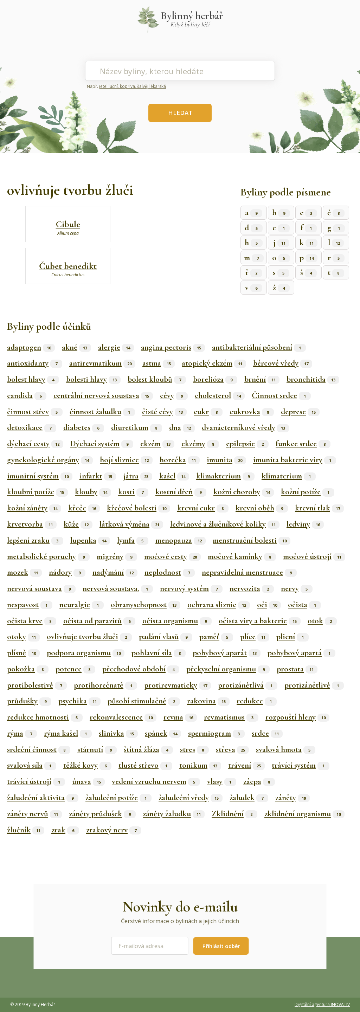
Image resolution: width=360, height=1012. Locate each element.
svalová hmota (283, 749)
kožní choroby (241, 492)
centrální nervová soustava (101, 395)
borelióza (212, 379)
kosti (130, 492)
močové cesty (170, 556)
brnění (260, 379)
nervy (294, 588)
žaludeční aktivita (40, 797)
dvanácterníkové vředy (243, 427)
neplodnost (167, 572)
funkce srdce (301, 444)
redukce (254, 701)
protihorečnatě (103, 685)
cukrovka (249, 412)
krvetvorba (30, 524)
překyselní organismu (225, 669)
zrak (62, 830)
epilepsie (245, 444)
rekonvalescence (121, 717)
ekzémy (197, 444)
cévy (171, 395)
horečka (178, 460)
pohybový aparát (225, 653)
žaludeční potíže (116, 797)
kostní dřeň (178, 492)
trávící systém (298, 765)
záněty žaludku (172, 814)
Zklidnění (232, 814)
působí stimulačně (141, 701)
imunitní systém (38, 476)
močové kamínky (239, 556)
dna (180, 427)
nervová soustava (39, 588)
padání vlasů (163, 637)
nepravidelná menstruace (247, 572)
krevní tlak (317, 508)
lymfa (130, 540)
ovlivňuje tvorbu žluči (87, 637)
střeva (230, 749)
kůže (76, 524)
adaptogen (29, 347)
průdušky (26, 701)
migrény (114, 556)
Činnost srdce (279, 395)
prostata (295, 669)
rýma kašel (65, 733)
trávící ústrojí (33, 781)
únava (86, 781)
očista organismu (174, 621)
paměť (213, 637)
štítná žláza (146, 749)
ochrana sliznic (216, 605)
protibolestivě (34, 685)
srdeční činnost (36, 749)
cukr (206, 412)
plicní (290, 637)
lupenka (88, 540)
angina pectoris (171, 347)
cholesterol (218, 395)
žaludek (246, 797)
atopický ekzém (212, 363)
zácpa (256, 781)
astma (156, 363)
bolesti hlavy (91, 379)
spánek (161, 733)
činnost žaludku (100, 412)
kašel (172, 476)
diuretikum (134, 427)
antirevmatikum (100, 363)
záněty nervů (32, 814)
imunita (224, 460)
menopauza (178, 540)
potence (73, 669)
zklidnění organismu (302, 814)
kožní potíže (305, 492)
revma (178, 717)
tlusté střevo (142, 765)
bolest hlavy (30, 379)
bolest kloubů (154, 379)
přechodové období (138, 669)
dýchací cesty (33, 444)
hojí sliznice (124, 460)
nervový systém (189, 588)
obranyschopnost (143, 605)
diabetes (81, 427)
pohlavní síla (156, 653)
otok (320, 621)
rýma (19, 733)
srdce (265, 733)
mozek (22, 572)
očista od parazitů (96, 621)
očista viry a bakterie (258, 621)
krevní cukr (200, 508)
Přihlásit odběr (221, 945)
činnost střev (32, 412)
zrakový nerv (111, 830)
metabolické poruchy (46, 556)
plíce (252, 637)
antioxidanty (32, 363)
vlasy (219, 781)
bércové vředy (280, 363)
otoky (21, 637)
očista (302, 605)
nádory (65, 572)
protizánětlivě (311, 685)
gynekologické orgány (48, 460)
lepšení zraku (32, 540)
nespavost (27, 605)
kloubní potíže (35, 492)
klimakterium (223, 476)
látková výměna (129, 524)
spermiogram (214, 733)
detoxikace (29, 427)
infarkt (95, 476)
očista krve (29, 621)
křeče (82, 508)
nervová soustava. (115, 588)
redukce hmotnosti (42, 717)
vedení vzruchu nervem (153, 781)
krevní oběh (259, 508)
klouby (91, 492)
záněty (290, 797)
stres (192, 749)
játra (135, 476)
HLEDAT (180, 113)
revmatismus (228, 717)
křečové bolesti (136, 508)
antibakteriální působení (256, 347)
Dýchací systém (99, 444)
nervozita (249, 588)
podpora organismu (84, 653)
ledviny (303, 524)
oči (267, 605)
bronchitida (311, 379)
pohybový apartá (299, 653)
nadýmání (113, 572)
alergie (114, 347)
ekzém (155, 444)
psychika (77, 701)
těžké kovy (85, 765)
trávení (244, 765)
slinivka (116, 733)
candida (24, 395)
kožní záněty (32, 508)
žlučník (23, 830)
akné (74, 347)
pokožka (25, 669)
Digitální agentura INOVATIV (322, 1004)
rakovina (206, 701)
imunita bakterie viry (292, 460)
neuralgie (79, 605)
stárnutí (94, 749)
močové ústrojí (312, 556)
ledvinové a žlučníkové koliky (223, 524)
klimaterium (286, 476)
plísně (21, 653)
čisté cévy (162, 412)
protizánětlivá (245, 685)
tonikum (198, 765)
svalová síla (29, 765)
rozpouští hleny (295, 717)
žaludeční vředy (189, 797)
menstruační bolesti (250, 540)
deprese (298, 412)
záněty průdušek (100, 814)
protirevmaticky (175, 685)
